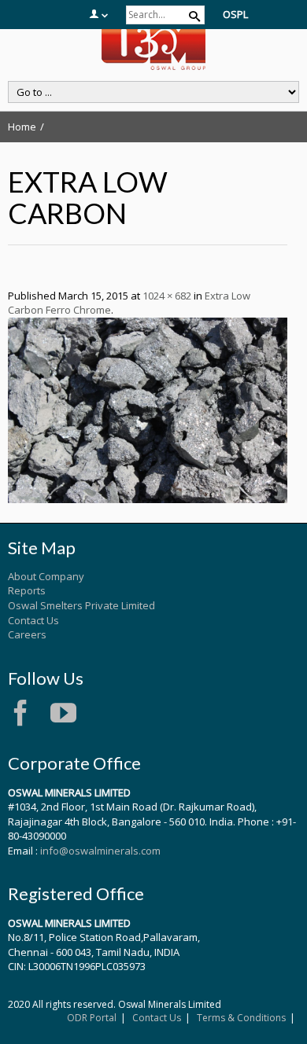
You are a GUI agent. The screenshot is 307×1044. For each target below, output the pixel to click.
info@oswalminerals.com (100, 851)
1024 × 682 (166, 296)
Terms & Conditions (241, 1017)
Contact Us (33, 620)
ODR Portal (92, 1017)
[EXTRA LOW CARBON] (147, 409)
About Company (46, 576)
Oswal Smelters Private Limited (81, 605)
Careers (27, 634)
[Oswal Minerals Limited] (153, 45)
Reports (27, 590)
